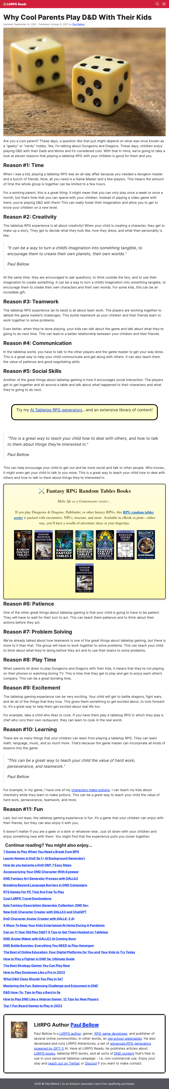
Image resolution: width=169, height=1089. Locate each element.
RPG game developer (110, 1034)
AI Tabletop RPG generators (56, 409)
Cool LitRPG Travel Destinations (27, 898)
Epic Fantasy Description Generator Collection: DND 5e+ (46, 905)
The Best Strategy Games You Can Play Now (36, 966)
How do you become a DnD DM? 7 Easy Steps (37, 865)
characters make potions (90, 790)
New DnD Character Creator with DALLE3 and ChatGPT (45, 912)
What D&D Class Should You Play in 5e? (33, 979)
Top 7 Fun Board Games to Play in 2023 (32, 1006)
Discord (91, 1063)
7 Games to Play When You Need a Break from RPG (41, 852)
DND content (124, 1053)
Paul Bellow (84, 1025)
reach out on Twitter (64, 1063)
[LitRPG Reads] (14, 4)
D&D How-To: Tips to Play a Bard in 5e (31, 992)
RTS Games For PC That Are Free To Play (33, 892)
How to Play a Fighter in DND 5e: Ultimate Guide (39, 959)
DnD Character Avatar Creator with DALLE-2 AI (38, 919)
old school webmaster (125, 1039)
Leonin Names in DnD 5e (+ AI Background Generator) (44, 858)
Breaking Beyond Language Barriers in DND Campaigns (45, 885)
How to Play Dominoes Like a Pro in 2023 (34, 972)
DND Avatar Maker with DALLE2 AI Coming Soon (39, 939)
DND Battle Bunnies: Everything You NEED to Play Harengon (48, 945)
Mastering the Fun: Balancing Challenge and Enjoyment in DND (50, 986)
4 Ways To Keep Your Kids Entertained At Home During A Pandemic (54, 925)
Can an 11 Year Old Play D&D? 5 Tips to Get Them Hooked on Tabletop (55, 932)
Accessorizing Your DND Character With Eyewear (41, 872)
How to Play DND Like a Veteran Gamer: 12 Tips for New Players (51, 999)
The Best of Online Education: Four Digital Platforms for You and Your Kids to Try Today (69, 952)
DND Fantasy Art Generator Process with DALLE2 (40, 878)
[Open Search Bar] (157, 4)
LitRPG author (70, 1034)
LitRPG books (44, 1053)
